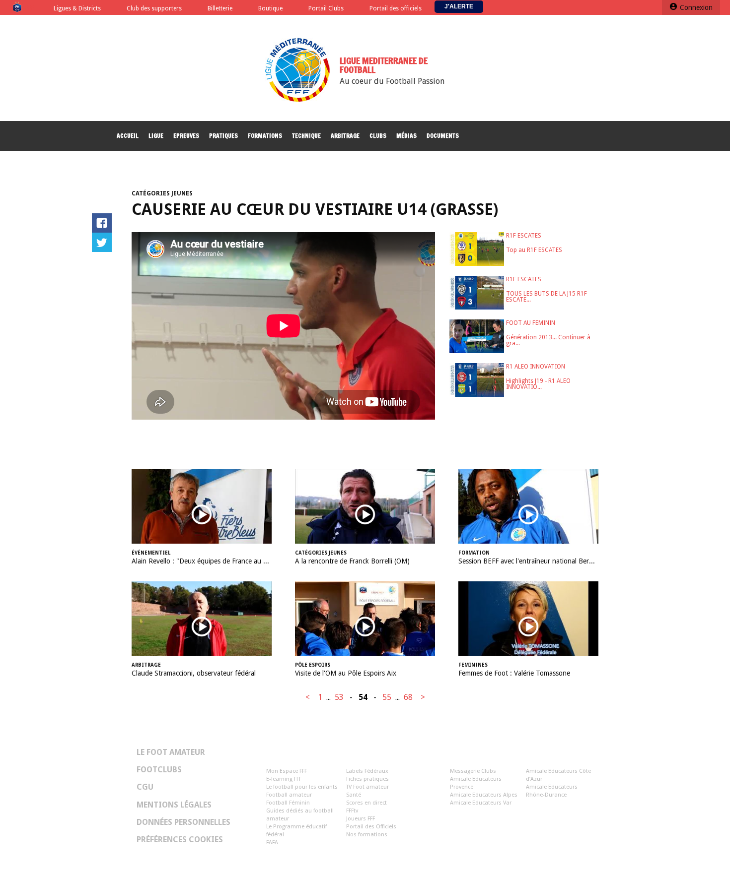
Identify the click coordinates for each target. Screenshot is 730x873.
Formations (265, 135)
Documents (443, 135)
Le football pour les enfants (302, 787)
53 (339, 697)
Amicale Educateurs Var (480, 803)
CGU (145, 787)
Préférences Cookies (180, 840)
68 (408, 697)
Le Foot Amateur (171, 752)
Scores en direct (366, 803)
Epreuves (186, 135)
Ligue (155, 135)
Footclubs (159, 770)
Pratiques (223, 135)
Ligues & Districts (77, 8)
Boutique (270, 8)
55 (386, 697)
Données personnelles (183, 822)
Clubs (377, 135)
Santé (353, 795)
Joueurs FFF (360, 818)
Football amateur (289, 795)
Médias (406, 135)
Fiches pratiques (367, 779)
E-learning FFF (283, 779)
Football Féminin (288, 803)
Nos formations (366, 834)
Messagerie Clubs (473, 771)
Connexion (696, 7)
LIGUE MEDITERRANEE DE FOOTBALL (384, 65)
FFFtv (352, 811)
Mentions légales (174, 805)
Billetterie (220, 8)
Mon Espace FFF (286, 771)
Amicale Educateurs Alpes (483, 795)
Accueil (128, 135)
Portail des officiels (395, 8)
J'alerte (458, 6)
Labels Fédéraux (367, 771)
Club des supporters (154, 8)
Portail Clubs (326, 8)
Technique (306, 135)
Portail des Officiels (371, 826)
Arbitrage (345, 135)
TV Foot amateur (367, 787)
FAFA (272, 842)
